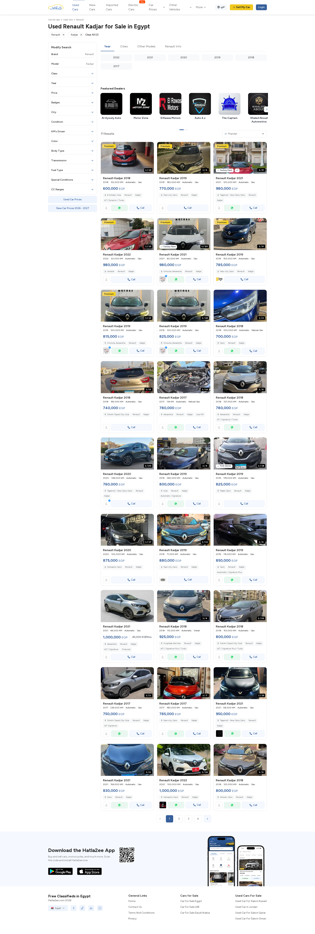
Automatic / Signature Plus (229, 572)
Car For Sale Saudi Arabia (195, 912)
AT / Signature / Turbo (227, 419)
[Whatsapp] (119, 208)
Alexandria (168, 414)
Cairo (222, 343)
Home (131, 901)
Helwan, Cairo (226, 797)
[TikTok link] (82, 908)
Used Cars (75, 7)
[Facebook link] (74, 908)
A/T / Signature (111, 649)
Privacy (132, 918)
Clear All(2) (92, 34)
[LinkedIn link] (91, 908)
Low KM (200, 414)
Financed (126, 649)
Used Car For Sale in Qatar (250, 912)
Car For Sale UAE (190, 906)
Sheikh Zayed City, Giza (118, 414)
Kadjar (138, 195)
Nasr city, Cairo (170, 195)
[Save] (149, 146)
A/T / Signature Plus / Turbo (173, 649)
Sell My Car (243, 7)
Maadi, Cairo (225, 491)
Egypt (58, 908)
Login (261, 7)
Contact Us (135, 906)
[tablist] (184, 46)
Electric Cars (136, 7)
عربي (223, 7)
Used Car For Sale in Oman (250, 918)
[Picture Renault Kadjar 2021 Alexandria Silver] (127, 606)
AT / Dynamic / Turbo (114, 200)
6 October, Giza (114, 195)
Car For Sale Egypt (191, 901)
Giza (166, 491)
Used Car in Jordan (246, 906)
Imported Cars (112, 7)
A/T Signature (110, 726)
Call (142, 207)
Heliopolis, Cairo (114, 567)
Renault (128, 195)
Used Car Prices (72, 199)
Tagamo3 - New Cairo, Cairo (232, 195)
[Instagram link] (100, 908)
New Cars (92, 7)
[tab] (107, 46)
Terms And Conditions (141, 912)
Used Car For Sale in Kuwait (251, 901)
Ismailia (110, 271)
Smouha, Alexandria (173, 271)
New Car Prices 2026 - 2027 (72, 208)
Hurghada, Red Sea (172, 643)
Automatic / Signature (171, 496)
